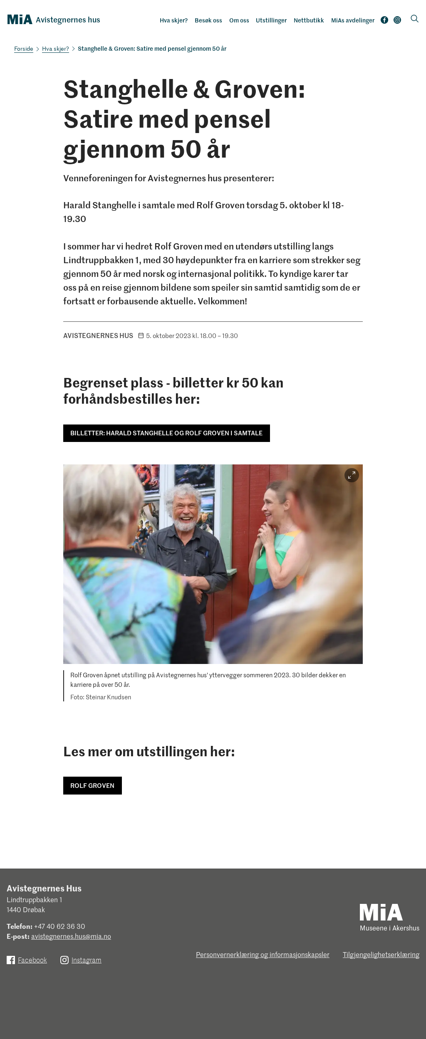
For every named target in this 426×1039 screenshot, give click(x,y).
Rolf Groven (92, 785)
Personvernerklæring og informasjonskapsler (262, 954)
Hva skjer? (174, 20)
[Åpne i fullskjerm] (351, 475)
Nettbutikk (309, 20)
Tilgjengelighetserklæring (381, 954)
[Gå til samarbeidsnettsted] (381, 912)
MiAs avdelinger (352, 20)
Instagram (397, 21)
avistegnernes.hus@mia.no (71, 935)
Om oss (239, 20)
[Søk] (415, 19)
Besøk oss (208, 20)
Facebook (384, 21)
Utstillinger (271, 20)
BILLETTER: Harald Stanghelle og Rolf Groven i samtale (166, 432)
